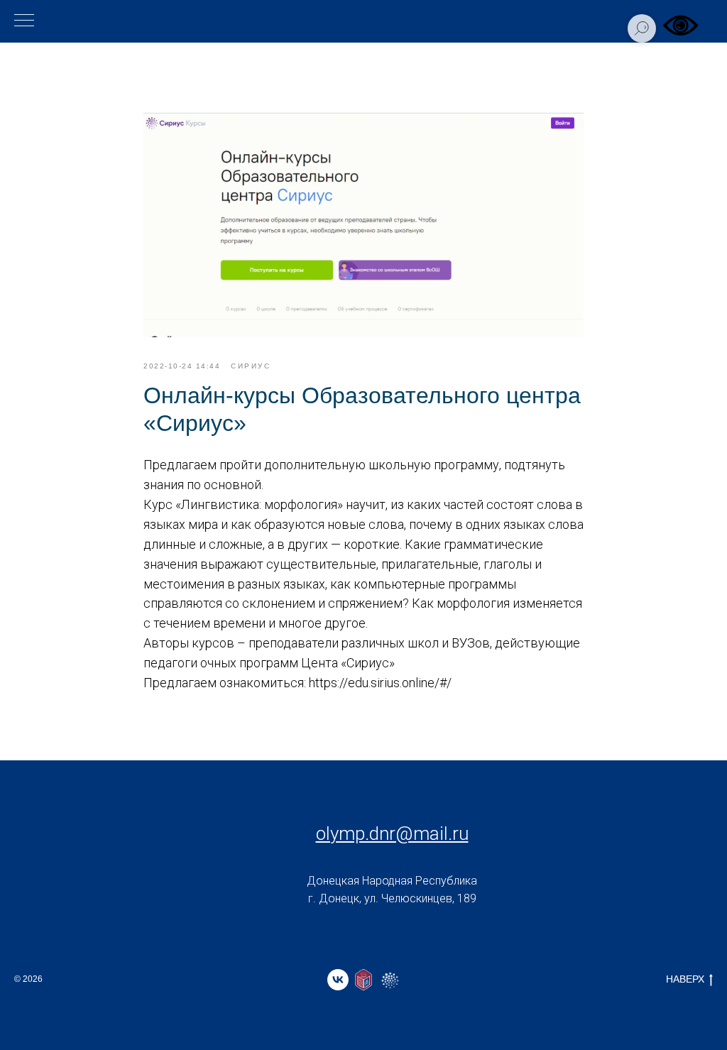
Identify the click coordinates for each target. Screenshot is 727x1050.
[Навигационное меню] (24, 21)
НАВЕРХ (685, 979)
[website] (363, 979)
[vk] (338, 979)
